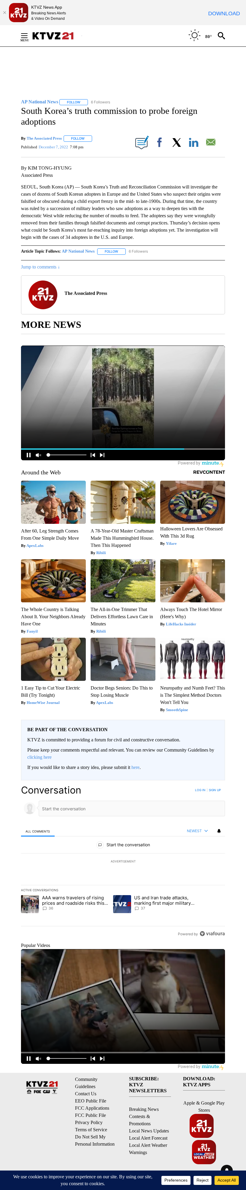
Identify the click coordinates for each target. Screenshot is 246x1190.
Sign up (215, 790)
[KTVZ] (57, 35)
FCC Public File (90, 1115)
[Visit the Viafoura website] (212, 933)
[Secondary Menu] (29, 35)
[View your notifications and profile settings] (219, 831)
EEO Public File (90, 1100)
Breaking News (144, 1109)
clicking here (39, 757)
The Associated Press (44, 138)
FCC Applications (92, 1108)
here (135, 767)
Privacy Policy (89, 1122)
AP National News (78, 251)
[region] (123, 862)
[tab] (38, 831)
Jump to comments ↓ (40, 266)
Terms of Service (91, 1129)
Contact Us (85, 1093)
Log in (200, 790)
